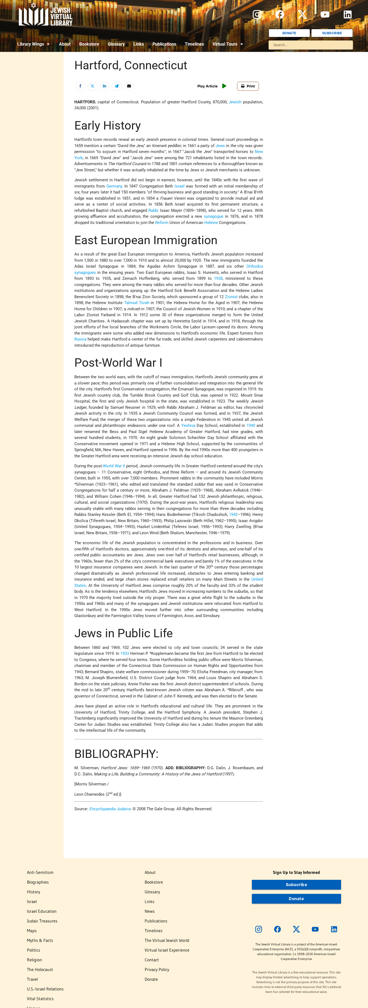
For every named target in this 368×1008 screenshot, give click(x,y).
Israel (180, 186)
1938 (218, 278)
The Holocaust (40, 969)
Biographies (38, 882)
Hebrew (211, 222)
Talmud (130, 302)
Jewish (235, 102)
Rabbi (153, 210)
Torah (144, 302)
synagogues (85, 272)
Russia (80, 339)
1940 (251, 425)
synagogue (213, 216)
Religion (34, 959)
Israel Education (42, 911)
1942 (233, 514)
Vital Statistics (40, 998)
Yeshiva (188, 425)
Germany (114, 186)
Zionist (231, 296)
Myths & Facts (40, 940)
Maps (32, 930)
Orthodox (255, 266)
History (33, 891)
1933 (124, 653)
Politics (33, 950)
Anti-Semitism (40, 872)
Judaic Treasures (42, 921)
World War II (114, 466)
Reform (161, 222)
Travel (32, 979)
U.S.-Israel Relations (45, 989)
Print (251, 86)
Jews (220, 145)
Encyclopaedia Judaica (109, 808)
